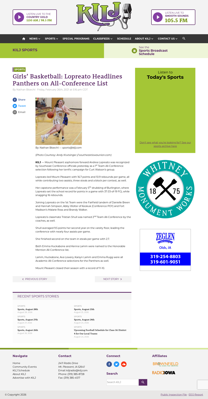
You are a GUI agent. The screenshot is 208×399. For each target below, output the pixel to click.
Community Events (25, 366)
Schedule (124, 38)
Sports (52, 39)
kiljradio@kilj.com (77, 370)
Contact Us (168, 39)
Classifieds (103, 39)
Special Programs (76, 38)
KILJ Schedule (21, 370)
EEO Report (196, 394)
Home (16, 363)
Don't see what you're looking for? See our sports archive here (165, 144)
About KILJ (144, 39)
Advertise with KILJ (24, 377)
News (35, 39)
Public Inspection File (174, 394)
